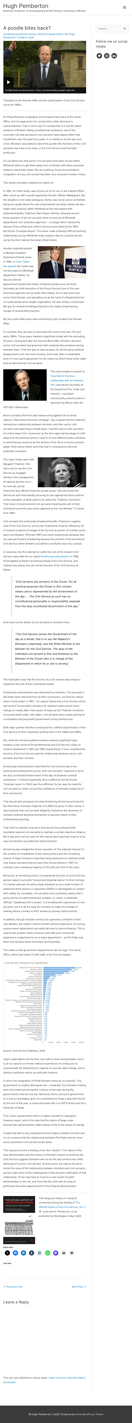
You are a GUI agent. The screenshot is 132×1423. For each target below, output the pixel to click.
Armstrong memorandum (55, 556)
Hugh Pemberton (25, 5)
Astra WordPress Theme (89, 1414)
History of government (50, 34)
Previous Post (13, 1286)
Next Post (79, 1286)
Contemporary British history (19, 34)
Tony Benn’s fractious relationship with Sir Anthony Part (66, 380)
